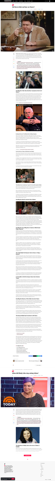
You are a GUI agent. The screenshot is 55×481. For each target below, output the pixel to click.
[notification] (45, 1)
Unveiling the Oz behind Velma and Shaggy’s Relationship (30, 422)
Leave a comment (39, 365)
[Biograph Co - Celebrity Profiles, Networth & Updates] (7, 1)
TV (12, 9)
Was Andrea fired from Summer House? (22, 351)
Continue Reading (27, 455)
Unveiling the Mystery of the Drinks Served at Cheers (33, 67)
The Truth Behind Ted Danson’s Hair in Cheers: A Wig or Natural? (27, 66)
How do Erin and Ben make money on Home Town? (23, 352)
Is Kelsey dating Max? (20, 334)
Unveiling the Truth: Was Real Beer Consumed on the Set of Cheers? (25, 62)
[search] (46, 1)
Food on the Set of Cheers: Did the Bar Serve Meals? (33, 63)
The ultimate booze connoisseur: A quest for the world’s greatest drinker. (27, 64)
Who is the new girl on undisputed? (21, 350)
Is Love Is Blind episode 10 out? (21, 347)
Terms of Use (5, 479)
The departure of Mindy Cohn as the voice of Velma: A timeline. (24, 418)
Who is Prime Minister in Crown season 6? (22, 348)
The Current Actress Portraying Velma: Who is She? (32, 419)
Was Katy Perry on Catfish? (21, 333)
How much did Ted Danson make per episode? (27, 149)
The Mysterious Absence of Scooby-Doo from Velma (28, 421)
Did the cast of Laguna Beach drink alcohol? (26, 102)
